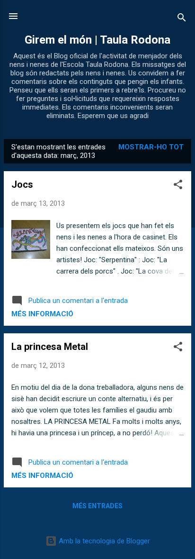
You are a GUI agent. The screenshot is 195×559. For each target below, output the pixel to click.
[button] (178, 186)
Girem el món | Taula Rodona (97, 39)
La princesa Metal (49, 346)
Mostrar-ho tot (151, 147)
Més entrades (97, 506)
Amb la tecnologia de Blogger (103, 541)
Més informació (42, 314)
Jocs (22, 184)
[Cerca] (181, 19)
